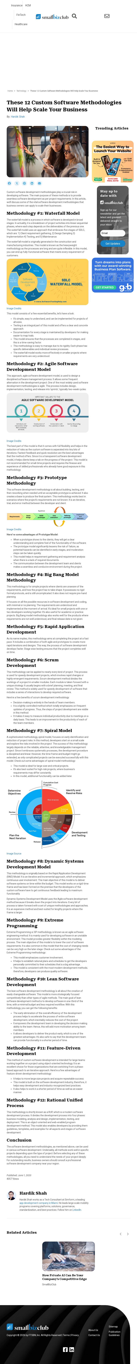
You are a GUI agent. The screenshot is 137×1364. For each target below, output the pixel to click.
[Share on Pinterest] (25, 185)
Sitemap (113, 1326)
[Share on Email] (40, 185)
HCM (28, 5)
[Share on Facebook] (10, 185)
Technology (21, 91)
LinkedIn (77, 1210)
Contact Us (94, 1335)
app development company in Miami (39, 1203)
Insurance (17, 5)
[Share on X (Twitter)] (18, 185)
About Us (93, 1330)
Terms (66, 1335)
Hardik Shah (18, 116)
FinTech (21, 14)
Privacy (75, 1335)
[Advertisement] (68, 62)
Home (10, 91)
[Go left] (120, 1234)
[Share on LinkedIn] (33, 185)
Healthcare (21, 24)
